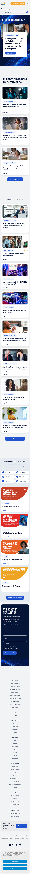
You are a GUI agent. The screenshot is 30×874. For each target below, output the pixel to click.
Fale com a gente (15, 795)
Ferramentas (22, 481)
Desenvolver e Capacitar (15, 698)
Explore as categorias (6, 9)
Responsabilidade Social (15, 784)
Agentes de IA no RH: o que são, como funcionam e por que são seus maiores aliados (14, 137)
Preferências (15, 861)
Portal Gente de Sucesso (15, 813)
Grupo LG (15, 723)
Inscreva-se (8, 653)
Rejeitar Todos (15, 865)
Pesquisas (22, 472)
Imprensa (15, 798)
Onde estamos (15, 769)
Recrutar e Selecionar (15, 689)
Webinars (21, 477)
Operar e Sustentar (15, 695)
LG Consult (15, 707)
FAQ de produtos (15, 801)
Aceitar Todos (15, 868)
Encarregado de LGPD (15, 804)
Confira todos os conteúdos (15, 439)
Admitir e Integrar (15, 692)
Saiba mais (9, 53)
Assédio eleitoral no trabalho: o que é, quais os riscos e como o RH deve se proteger (14, 369)
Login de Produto (15, 816)
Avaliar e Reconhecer (15, 701)
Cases (15, 772)
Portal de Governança (15, 778)
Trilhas (7, 481)
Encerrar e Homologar (15, 704)
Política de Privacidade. (13, 648)
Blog (15, 740)
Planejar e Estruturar (15, 686)
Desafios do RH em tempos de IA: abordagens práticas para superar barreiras (13, 168)
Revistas (7, 472)
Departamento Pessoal (12, 35)
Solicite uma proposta (18, 3)
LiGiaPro (15, 715)
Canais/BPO (15, 726)
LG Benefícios (15, 732)
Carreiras (15, 787)
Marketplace (15, 729)
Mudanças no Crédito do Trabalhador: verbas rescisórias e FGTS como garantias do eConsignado (14, 43)
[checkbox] (3, 647)
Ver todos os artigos (15, 179)
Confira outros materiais (15, 597)
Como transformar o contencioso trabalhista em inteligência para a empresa (13, 225)
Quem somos (15, 766)
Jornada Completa (15, 683)
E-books (7, 477)
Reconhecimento (15, 781)
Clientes (15, 775)
